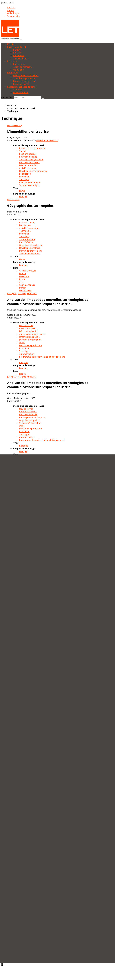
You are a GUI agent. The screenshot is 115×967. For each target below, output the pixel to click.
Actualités (18, 89)
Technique (24, 179)
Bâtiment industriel (28, 156)
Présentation (19, 64)
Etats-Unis (24, 276)
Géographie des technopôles (30, 205)
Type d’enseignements (24, 78)
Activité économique (29, 228)
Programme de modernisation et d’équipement (42, 356)
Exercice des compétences (32, 148)
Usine (22, 342)
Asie (21, 282)
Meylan (22, 287)
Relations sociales (28, 153)
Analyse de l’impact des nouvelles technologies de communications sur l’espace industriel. (47, 302)
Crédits (10, 10)
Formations (12, 72)
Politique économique (29, 182)
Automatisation (26, 353)
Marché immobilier (28, 165)
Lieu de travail (26, 325)
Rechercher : (7, 97)
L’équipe (11, 44)
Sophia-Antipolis (27, 284)
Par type (17, 52)
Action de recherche (22, 66)
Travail (22, 151)
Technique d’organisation (31, 159)
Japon (22, 279)
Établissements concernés (25, 75)
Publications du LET (16, 47)
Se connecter (13, 16)
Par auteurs (18, 55)
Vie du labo (18, 69)
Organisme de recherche (31, 245)
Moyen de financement (30, 250)
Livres (22, 190)
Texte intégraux (20, 58)
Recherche (12, 61)
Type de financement (29, 253)
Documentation (20, 92)
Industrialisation (26, 222)
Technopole (25, 230)
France (22, 273)
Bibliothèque (13, 13)
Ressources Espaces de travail (21, 86)
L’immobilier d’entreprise (28, 131)
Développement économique (33, 171)
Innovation (24, 176)
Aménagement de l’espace (32, 334)
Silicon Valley (25, 290)
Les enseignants (21, 84)
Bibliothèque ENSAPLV (47, 140)
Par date (17, 49)
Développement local (29, 247)
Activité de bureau (28, 168)
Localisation (25, 173)
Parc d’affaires (26, 242)
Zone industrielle (27, 239)
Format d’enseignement (24, 81)
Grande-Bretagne (27, 270)
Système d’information (30, 339)
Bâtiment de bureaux (29, 162)
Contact (11, 7)
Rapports (23, 362)
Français (23, 196)
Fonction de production (30, 345)
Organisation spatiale (29, 336)
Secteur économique (29, 185)
